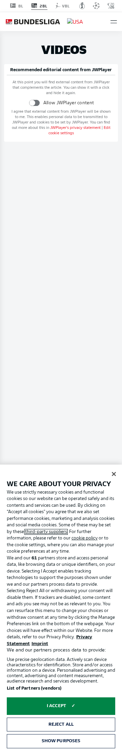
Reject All (61, 724)
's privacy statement (75, 128)
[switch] (34, 103)
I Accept (56, 706)
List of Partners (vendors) (34, 688)
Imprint (40, 644)
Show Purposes (61, 741)
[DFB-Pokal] (82, 5)
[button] (113, 22)
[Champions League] (96, 5)
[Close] (113, 474)
